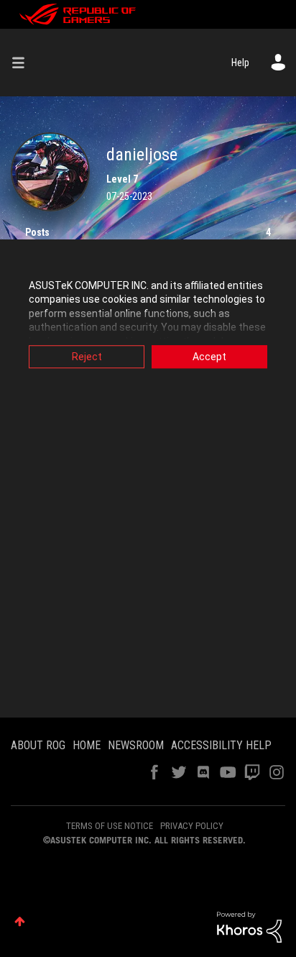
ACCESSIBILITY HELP (221, 745)
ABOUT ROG (38, 745)
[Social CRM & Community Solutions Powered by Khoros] (249, 926)
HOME (87, 745)
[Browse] (24, 63)
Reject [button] (87, 356)
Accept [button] (209, 356)
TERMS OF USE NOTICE (109, 825)
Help (240, 62)
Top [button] (20, 921)
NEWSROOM (136, 745)
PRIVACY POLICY (191, 825)
